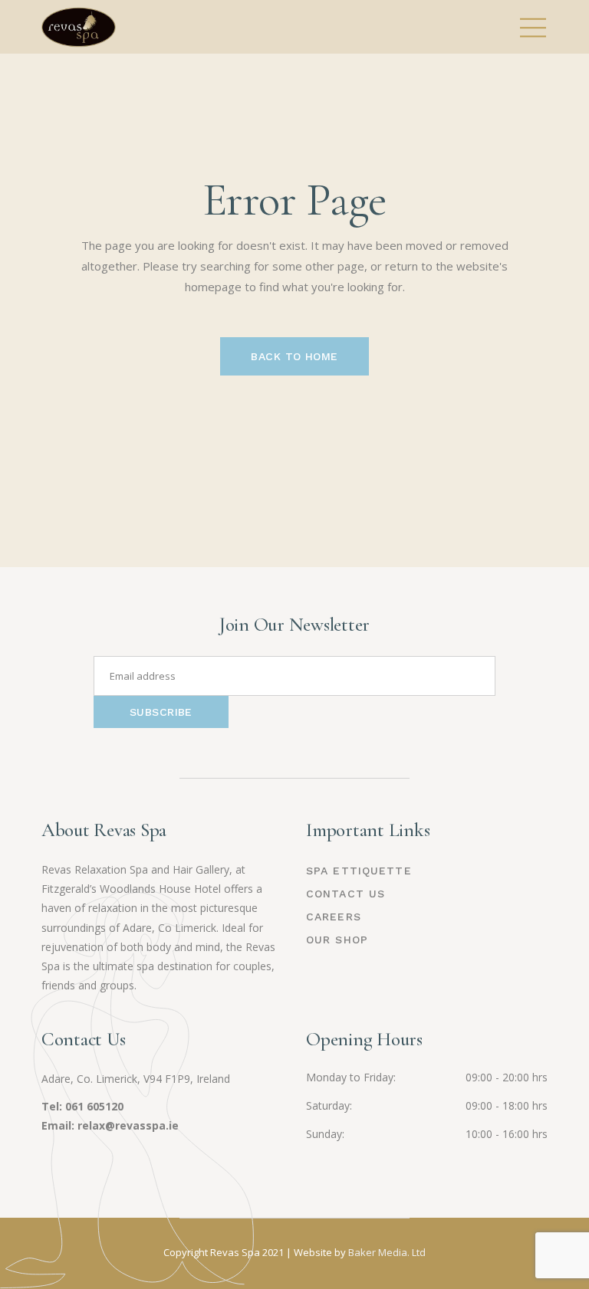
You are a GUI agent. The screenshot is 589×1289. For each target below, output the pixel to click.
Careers (333, 916)
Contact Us (345, 893)
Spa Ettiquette (359, 870)
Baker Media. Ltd (387, 1252)
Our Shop (337, 939)
